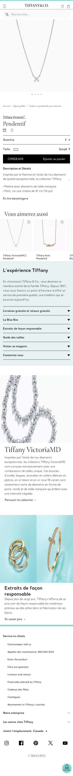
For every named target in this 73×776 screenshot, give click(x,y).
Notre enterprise (13, 713)
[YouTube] (66, 743)
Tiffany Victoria (14, 117)
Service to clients (14, 636)
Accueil (6, 106)
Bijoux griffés (19, 106)
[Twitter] (51, 743)
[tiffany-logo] (36, 6)
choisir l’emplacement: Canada (23, 731)
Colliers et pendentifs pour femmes (45, 106)
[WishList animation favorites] (62, 6)
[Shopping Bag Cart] (68, 6)
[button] (4, 6)
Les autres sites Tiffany (18, 722)
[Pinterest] (36, 743)
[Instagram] (7, 743)
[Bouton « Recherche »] (7, 14)
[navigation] (4, 6)
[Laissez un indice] (4, 130)
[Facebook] (22, 743)
